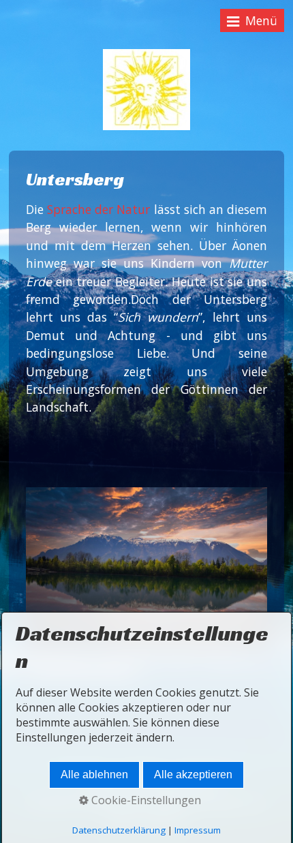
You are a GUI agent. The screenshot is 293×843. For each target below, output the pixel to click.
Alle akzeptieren (193, 774)
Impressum (197, 830)
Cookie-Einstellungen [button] (145, 800)
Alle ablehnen (94, 774)
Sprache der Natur (98, 209)
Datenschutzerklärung (119, 830)
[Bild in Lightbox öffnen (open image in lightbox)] (146, 567)
